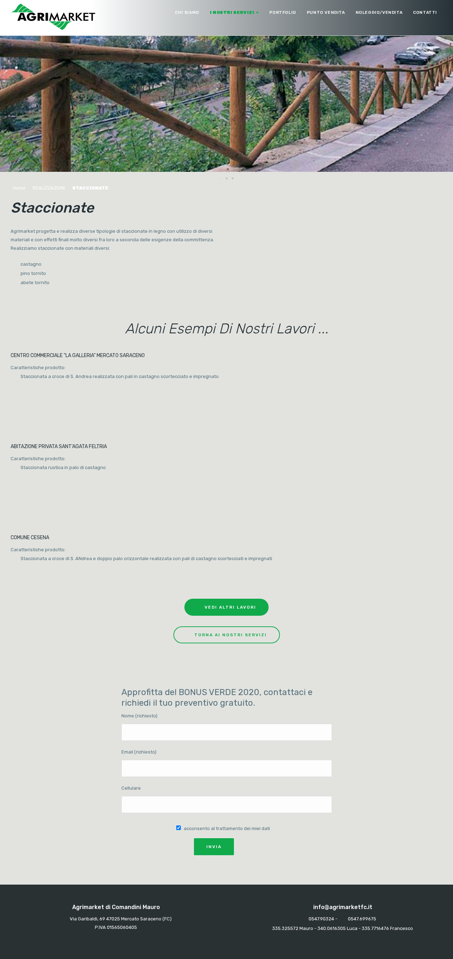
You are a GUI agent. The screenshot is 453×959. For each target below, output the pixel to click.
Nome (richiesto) (139, 715)
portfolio (282, 12)
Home (19, 188)
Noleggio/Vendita (379, 12)
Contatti (425, 12)
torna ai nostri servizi (230, 634)
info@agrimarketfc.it (342, 907)
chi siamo (187, 12)
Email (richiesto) (138, 752)
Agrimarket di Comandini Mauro (116, 907)
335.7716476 (375, 928)
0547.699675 (362, 918)
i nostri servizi (232, 12)
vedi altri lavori (230, 607)
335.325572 (285, 928)
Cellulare (131, 788)
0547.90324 (321, 918)
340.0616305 (331, 928)
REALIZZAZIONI (49, 188)
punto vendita (326, 12)
